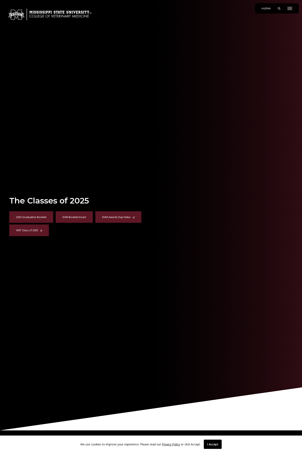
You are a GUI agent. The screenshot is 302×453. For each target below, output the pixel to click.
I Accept (212, 444)
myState (268, 8)
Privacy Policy (171, 444)
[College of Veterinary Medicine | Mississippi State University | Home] (49, 14)
